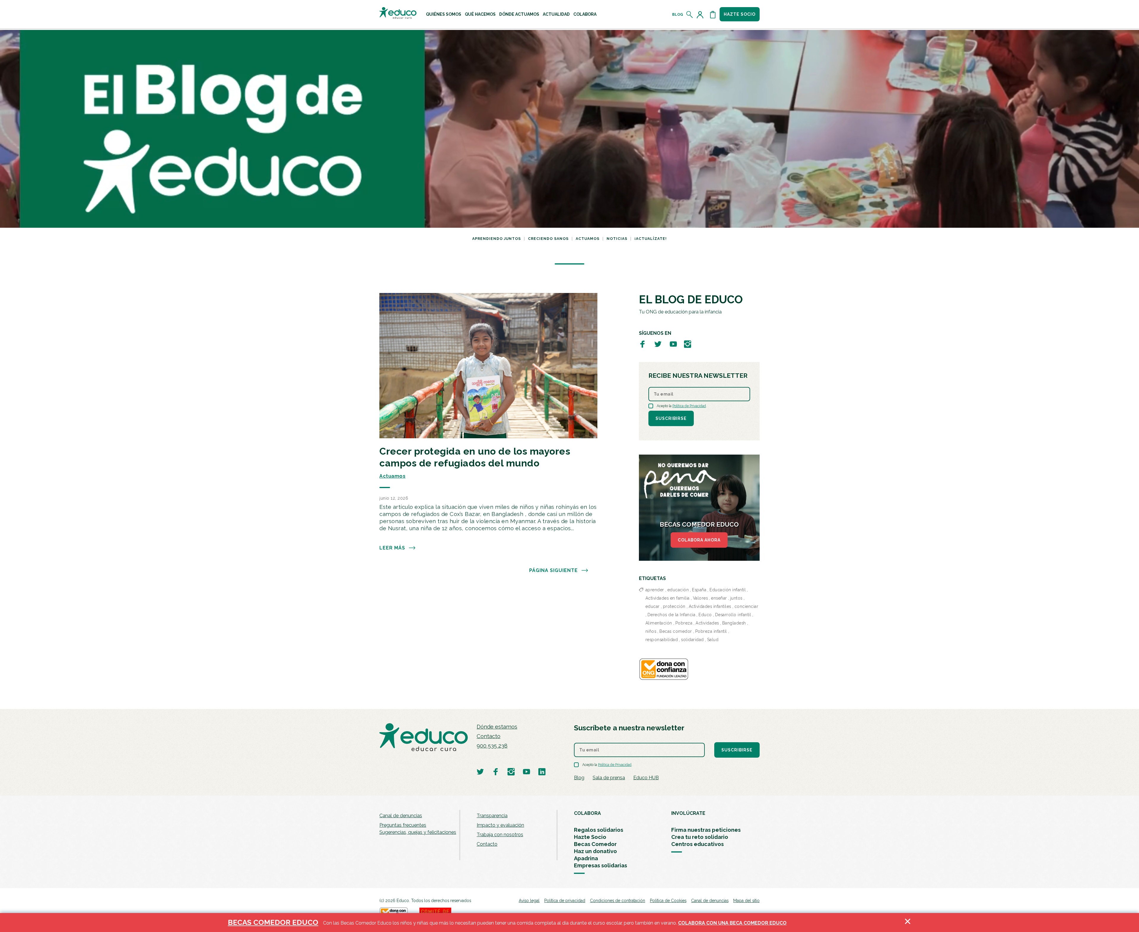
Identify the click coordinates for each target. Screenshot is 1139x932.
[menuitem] (443, 14)
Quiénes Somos (443, 14)
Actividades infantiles (710, 606)
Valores (700, 598)
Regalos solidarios (598, 830)
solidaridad (692, 639)
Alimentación (658, 623)
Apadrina (586, 858)
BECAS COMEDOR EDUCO (273, 922)
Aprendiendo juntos (496, 239)
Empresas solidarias (600, 865)
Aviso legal (529, 900)
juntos (736, 598)
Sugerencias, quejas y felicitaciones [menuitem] (417, 832)
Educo (705, 614)
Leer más (392, 548)
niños (650, 631)
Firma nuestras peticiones (706, 830)
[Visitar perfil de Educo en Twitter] (657, 344)
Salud (713, 639)
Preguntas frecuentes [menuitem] (402, 825)
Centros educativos (697, 844)
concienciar (746, 606)
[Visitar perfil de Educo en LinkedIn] (541, 772)
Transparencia (492, 815)
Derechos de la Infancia (672, 614)
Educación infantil (728, 589)
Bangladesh (734, 623)
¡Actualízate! (650, 239)
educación (678, 589)
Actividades (707, 623)
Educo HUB (646, 777)
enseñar (719, 598)
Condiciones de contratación (617, 900)
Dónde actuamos (519, 14)
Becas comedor (675, 631)
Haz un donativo (595, 851)
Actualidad (556, 14)
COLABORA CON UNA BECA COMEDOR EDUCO (732, 923)
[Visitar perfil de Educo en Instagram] (687, 344)
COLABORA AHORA (699, 540)
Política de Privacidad (689, 406)
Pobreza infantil (711, 631)
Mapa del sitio (746, 900)
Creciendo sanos (548, 239)
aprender (654, 589)
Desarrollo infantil (733, 614)
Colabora (584, 14)
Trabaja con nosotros (500, 834)
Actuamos (587, 239)
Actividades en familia (667, 598)
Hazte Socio (590, 837)
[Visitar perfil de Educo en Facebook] (642, 344)
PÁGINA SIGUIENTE (553, 570)
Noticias (617, 239)
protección (674, 606)
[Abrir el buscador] (689, 14)
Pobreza (684, 623)
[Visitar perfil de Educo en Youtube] (673, 344)
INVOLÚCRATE (688, 813)
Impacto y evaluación (500, 825)
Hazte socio (739, 14)
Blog (677, 14)
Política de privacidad (564, 900)
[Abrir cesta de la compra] (712, 14)
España (699, 589)
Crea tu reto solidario (699, 837)
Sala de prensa (609, 777)
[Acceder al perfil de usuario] (701, 14)
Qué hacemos (480, 14)
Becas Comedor (595, 844)
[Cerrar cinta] (907, 922)
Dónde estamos (497, 727)
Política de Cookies (668, 900)
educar (652, 606)
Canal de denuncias (400, 815)
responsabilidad (661, 639)
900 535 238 (492, 746)
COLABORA (587, 813)
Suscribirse (671, 418)
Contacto (488, 736)
